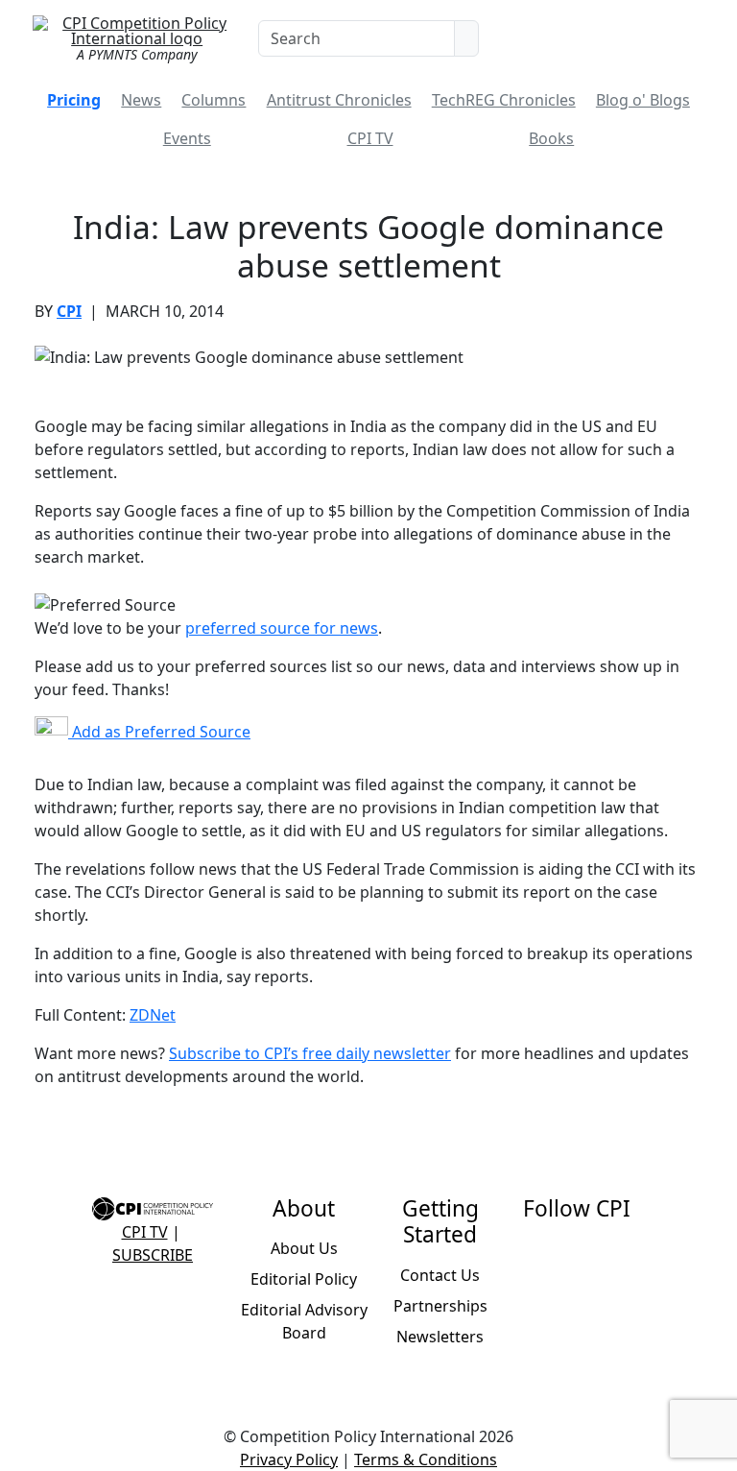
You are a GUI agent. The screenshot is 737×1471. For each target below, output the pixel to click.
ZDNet (153, 1014)
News (141, 99)
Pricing (74, 99)
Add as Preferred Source (159, 731)
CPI (69, 311)
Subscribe (152, 1255)
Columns (213, 99)
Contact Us (440, 1275)
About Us (304, 1248)
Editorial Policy (303, 1279)
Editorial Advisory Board (304, 1321)
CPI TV (370, 138)
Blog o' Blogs (643, 99)
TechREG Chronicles (504, 99)
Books (551, 138)
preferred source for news (281, 628)
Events (187, 138)
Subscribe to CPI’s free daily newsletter (310, 1053)
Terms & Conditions (425, 1459)
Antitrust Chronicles (339, 99)
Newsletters (440, 1336)
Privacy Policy (289, 1459)
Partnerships (440, 1305)
